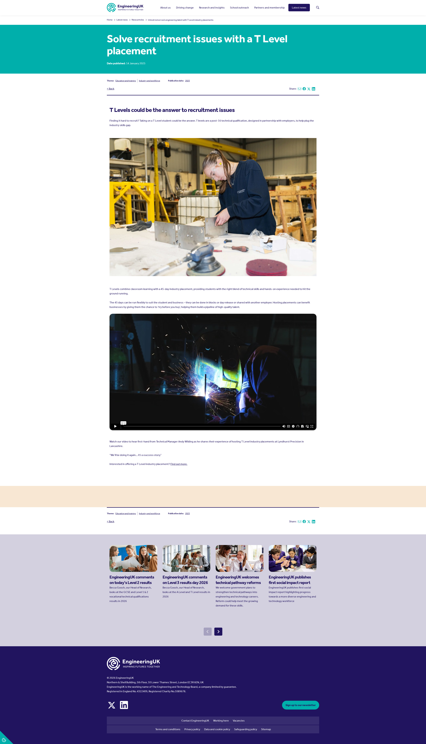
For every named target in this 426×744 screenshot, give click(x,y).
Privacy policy (192, 729)
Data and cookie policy (217, 729)
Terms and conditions (167, 729)
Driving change (185, 7)
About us (165, 7)
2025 (187, 80)
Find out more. (178, 464)
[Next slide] (218, 632)
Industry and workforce (149, 80)
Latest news (299, 7)
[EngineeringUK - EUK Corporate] (125, 7)
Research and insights (212, 7)
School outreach (239, 7)
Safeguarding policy (245, 729)
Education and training (125, 80)
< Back (110, 88)
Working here (221, 720)
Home (109, 20)
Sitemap (266, 729)
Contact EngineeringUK (195, 720)
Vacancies (239, 720)
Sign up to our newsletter (301, 705)
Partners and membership (269, 7)
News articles (138, 20)
